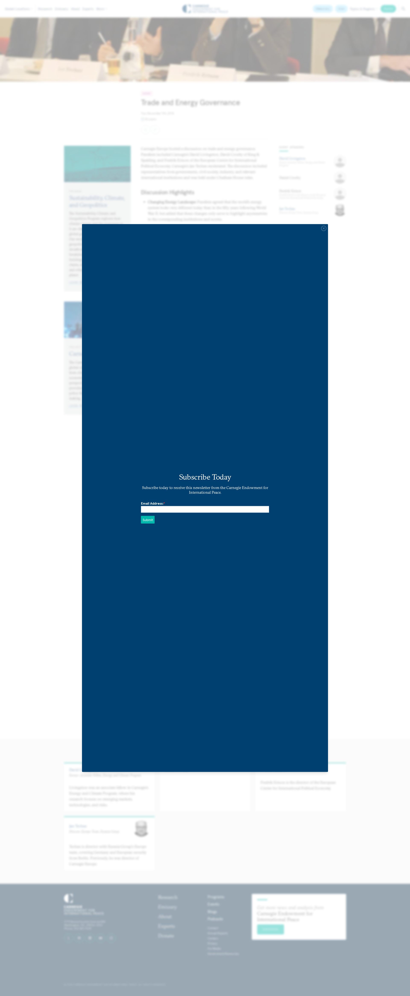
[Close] (323, 228)
